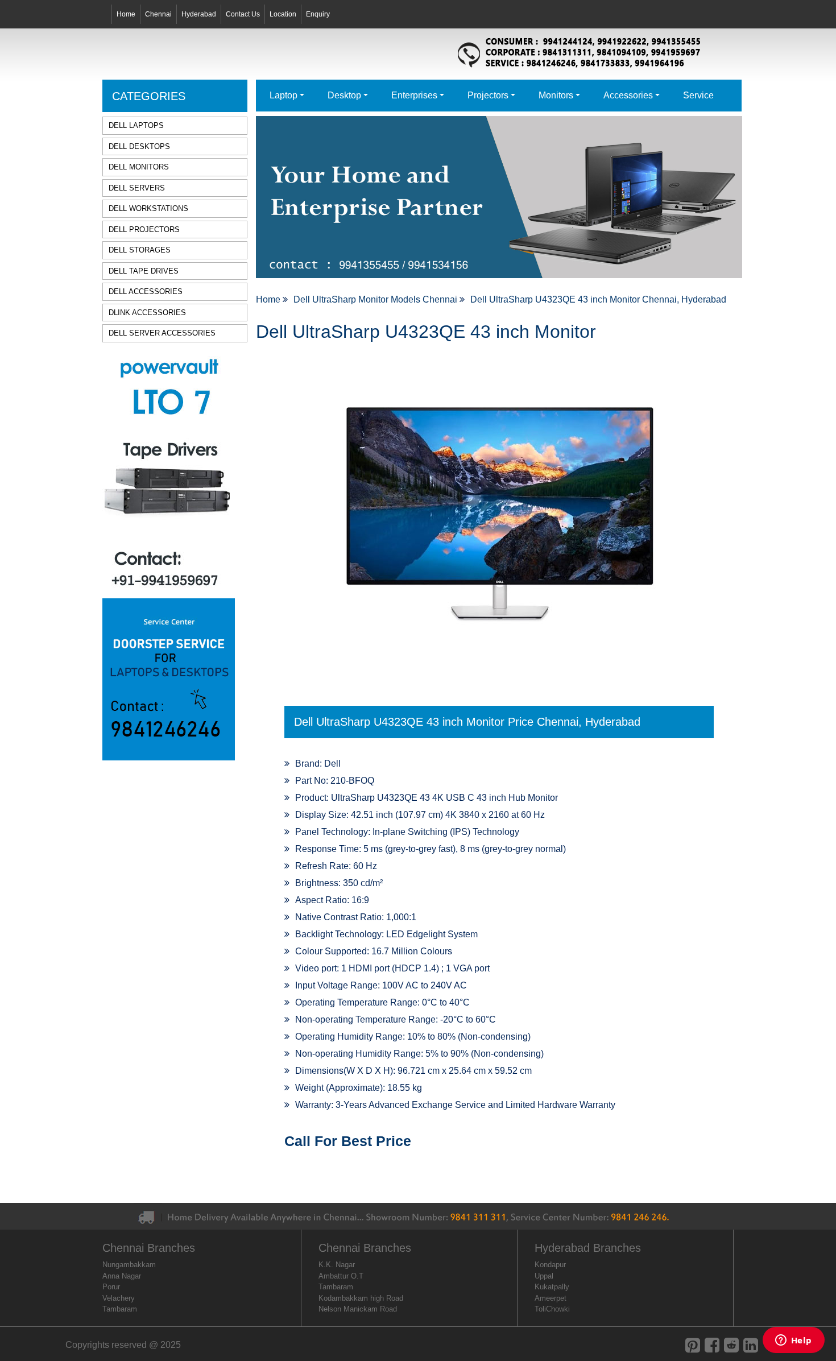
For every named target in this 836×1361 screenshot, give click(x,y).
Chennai (158, 14)
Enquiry (318, 14)
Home (126, 14)
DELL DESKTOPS (139, 146)
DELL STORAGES (140, 250)
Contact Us (243, 14)
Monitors (556, 95)
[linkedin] (750, 1345)
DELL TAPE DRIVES (144, 271)
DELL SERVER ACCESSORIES (162, 333)
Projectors (487, 95)
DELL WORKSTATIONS (148, 208)
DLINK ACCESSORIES (147, 312)
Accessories (628, 95)
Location (283, 14)
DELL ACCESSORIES (146, 291)
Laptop (283, 95)
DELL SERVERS (137, 188)
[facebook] (712, 1345)
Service (698, 95)
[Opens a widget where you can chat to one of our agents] (793, 1341)
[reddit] (731, 1345)
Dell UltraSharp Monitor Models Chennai (376, 299)
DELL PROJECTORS (144, 229)
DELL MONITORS (139, 167)
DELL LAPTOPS (136, 125)
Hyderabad (198, 14)
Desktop (344, 95)
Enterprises (414, 95)
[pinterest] (692, 1345)
